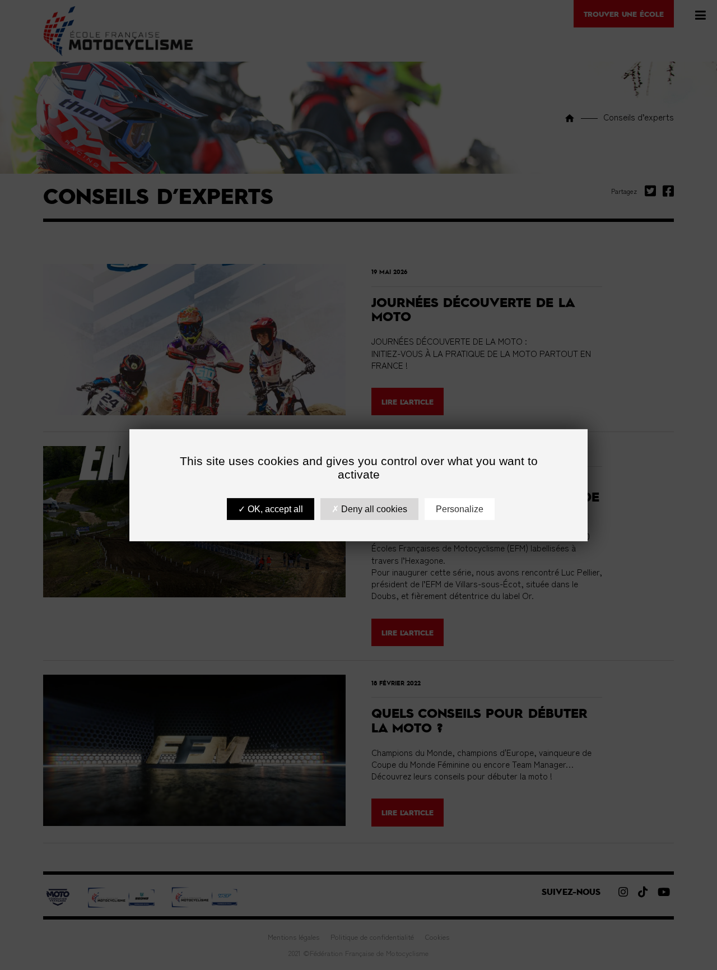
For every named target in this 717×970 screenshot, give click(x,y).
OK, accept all (274, 508)
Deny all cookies (373, 508)
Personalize (459, 508)
